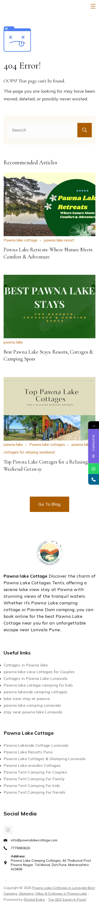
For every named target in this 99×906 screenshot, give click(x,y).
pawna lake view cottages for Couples (39, 671)
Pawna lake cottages (47, 444)
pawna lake (13, 342)
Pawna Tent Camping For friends (34, 792)
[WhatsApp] (93, 468)
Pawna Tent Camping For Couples (35, 772)
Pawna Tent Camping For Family (34, 778)
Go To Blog (49, 504)
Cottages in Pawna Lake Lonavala (35, 678)
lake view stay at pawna (27, 698)
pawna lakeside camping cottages (35, 691)
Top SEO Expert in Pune (66, 899)
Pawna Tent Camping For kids (32, 785)
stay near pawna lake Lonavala (33, 712)
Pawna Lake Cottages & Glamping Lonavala (45, 758)
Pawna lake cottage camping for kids (38, 685)
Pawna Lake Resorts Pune (28, 752)
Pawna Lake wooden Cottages (32, 765)
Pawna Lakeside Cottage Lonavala (36, 745)
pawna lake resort (59, 240)
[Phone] (93, 479)
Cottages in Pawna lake (26, 665)
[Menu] (93, 6)
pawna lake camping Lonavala (32, 705)
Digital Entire (35, 899)
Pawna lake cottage (20, 240)
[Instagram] (8, 830)
